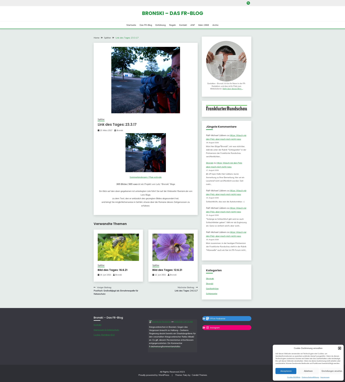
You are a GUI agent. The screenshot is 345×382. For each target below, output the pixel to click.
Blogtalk (210, 278)
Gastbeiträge (212, 288)
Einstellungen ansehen (331, 371)
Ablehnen (308, 371)
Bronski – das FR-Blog (172, 13)
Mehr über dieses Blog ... (233, 89)
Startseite (131, 25)
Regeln (172, 25)
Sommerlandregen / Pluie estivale (146, 177)
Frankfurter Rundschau (161, 322)
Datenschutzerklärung (310, 377)
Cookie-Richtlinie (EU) (104, 334)
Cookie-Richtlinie (293, 377)
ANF (192, 25)
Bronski (120, 130)
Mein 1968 (203, 25)
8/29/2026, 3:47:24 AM (183, 322)
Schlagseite (211, 293)
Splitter (101, 119)
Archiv (215, 25)
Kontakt (183, 25)
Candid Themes (199, 375)
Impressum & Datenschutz (106, 329)
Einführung (160, 25)
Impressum (324, 377)
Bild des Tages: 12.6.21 (167, 270)
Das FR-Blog (146, 25)
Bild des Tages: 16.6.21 (112, 270)
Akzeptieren (286, 371)
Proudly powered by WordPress (154, 375)
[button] (339, 348)
